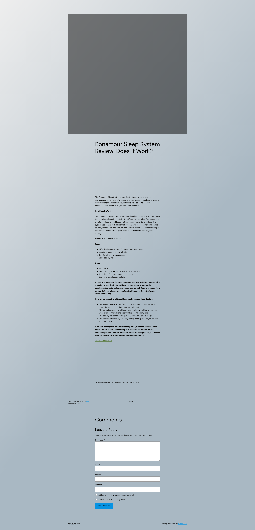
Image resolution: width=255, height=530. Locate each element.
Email (98, 474)
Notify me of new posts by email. (112, 500)
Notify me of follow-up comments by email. (116, 495)
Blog (87, 401)
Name (98, 464)
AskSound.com (74, 524)
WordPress (182, 524)
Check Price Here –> (103, 341)
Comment (100, 440)
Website (98, 485)
